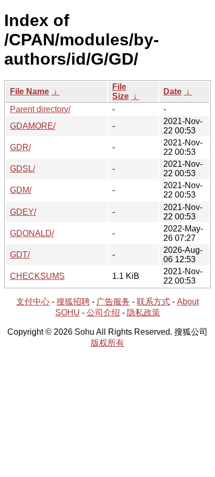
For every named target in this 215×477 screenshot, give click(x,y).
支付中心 (33, 301)
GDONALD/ (32, 233)
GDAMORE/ (32, 125)
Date (172, 91)
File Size (120, 91)
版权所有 (107, 342)
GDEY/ (23, 211)
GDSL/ (22, 168)
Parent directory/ (40, 109)
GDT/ (20, 254)
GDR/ (20, 147)
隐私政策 (143, 312)
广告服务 (113, 301)
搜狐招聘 (73, 301)
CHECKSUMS (37, 276)
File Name (29, 91)
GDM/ (20, 190)
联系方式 (153, 301)
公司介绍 (103, 312)
